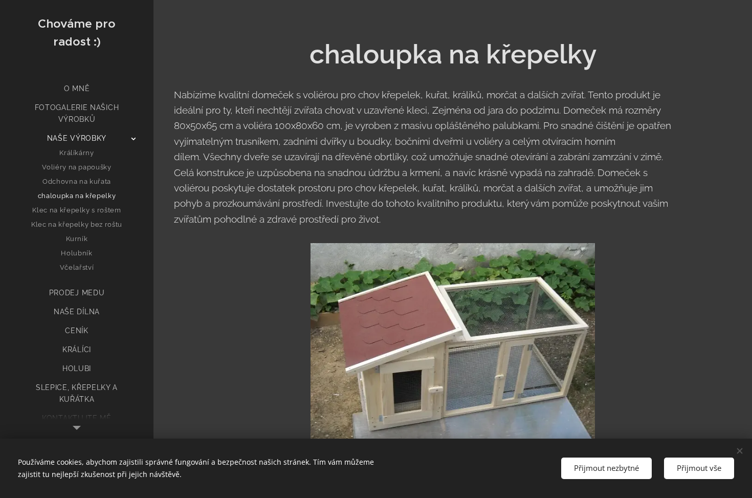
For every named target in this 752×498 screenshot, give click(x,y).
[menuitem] (76, 89)
